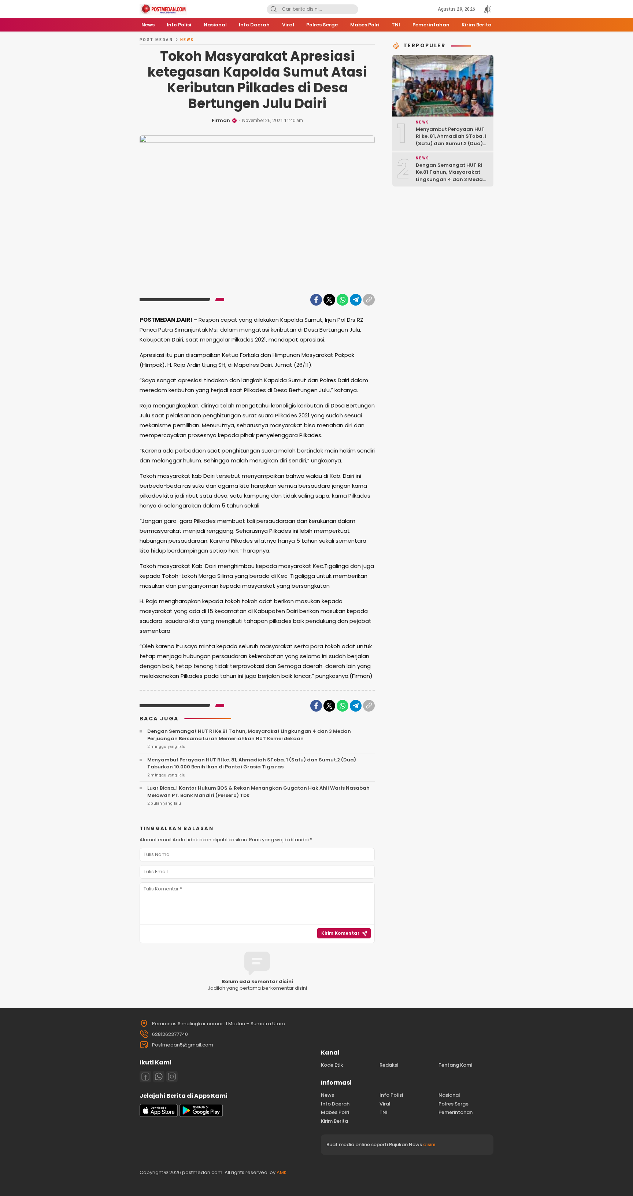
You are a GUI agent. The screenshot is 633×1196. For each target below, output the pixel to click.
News (187, 40)
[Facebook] (316, 300)
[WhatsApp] (342, 300)
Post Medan (156, 40)
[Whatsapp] (158, 1076)
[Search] (273, 9)
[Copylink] (369, 300)
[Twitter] (329, 300)
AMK (282, 1172)
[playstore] (201, 1115)
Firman (221, 120)
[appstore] (159, 1115)
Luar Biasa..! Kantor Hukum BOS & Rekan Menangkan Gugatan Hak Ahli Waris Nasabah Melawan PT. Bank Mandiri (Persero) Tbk (258, 792)
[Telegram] (356, 300)
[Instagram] (172, 1076)
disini (429, 1144)
